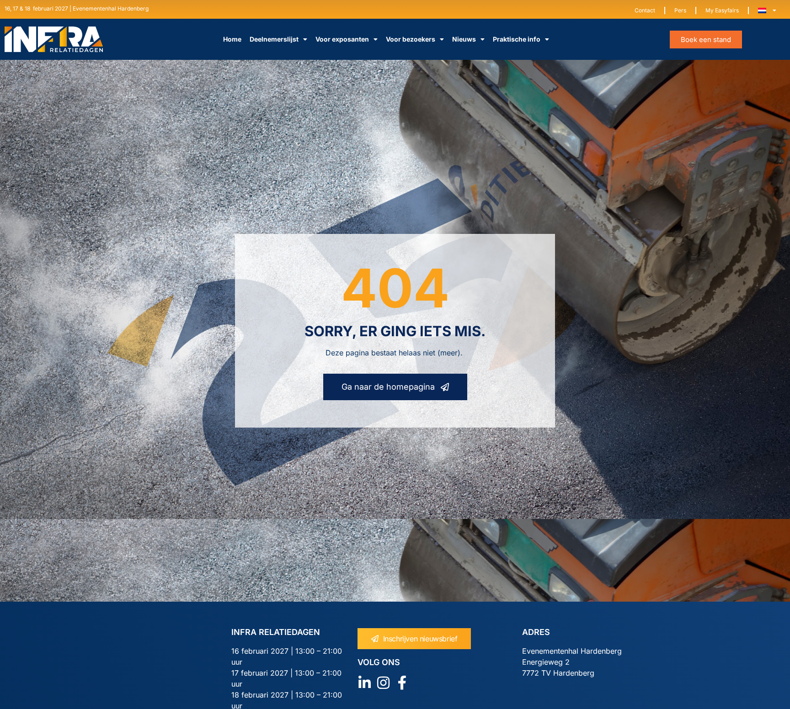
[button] (706, 39)
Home (232, 39)
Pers (680, 10)
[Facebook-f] (402, 683)
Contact (645, 10)
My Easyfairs (722, 10)
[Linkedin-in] (365, 683)
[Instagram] (383, 683)
